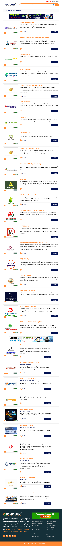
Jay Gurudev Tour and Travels (28, 493)
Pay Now (45, 516)
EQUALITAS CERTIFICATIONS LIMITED (31, 85)
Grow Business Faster (51, 523)
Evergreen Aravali (25, 132)
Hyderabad (26, 529)
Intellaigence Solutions (26, 425)
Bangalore (19, 529)
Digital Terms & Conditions (39, 533)
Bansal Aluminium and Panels (28, 290)
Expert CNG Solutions (26, 54)
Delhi (13, 529)
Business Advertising (38, 523)
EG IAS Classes (24, 226)
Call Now (24, 31)
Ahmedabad (5, 531)
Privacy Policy (36, 536)
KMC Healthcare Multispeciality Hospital (32, 210)
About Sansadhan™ (50, 527)
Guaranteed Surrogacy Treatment (29, 362)
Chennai (11, 531)
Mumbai (8, 529)
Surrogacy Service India (27, 22)
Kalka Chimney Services (26, 409)
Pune (28, 531)
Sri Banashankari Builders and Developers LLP (32, 441)
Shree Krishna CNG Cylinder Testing (30, 164)
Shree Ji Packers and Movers (28, 378)
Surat (24, 531)
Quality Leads (36, 525)
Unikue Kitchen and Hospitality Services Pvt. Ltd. (34, 242)
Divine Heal (23, 179)
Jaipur (4, 533)
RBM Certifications (25, 69)
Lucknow (9, 533)
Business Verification (51, 521)
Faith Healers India (25, 275)
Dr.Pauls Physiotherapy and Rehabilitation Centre (34, 37)
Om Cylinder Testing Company (29, 306)
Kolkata (16, 531)
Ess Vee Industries (25, 101)
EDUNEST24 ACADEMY (26, 458)
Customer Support (37, 529)
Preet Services (24, 345)
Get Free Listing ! (53, 1)
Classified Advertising (51, 525)
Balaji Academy (24, 259)
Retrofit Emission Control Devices (30, 195)
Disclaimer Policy (50, 536)
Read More (55, 31)
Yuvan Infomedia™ (29, 543)
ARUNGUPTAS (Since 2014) (27, 477)
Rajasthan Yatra (24, 394)
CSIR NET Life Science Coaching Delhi (31, 322)
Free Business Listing (38, 521)
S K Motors (23, 117)
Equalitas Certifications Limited (29, 148)
